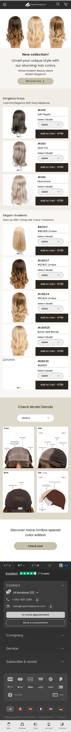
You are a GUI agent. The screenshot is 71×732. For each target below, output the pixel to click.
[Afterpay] (50, 679)
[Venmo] (50, 687)
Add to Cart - (51, 133)
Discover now (33, 81)
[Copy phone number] (37, 599)
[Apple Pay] (20, 687)
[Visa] (10, 679)
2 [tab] (20, 136)
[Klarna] (61, 687)
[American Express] (30, 679)
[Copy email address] (50, 606)
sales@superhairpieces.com (29, 606)
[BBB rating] (64, 565)
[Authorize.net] (50, 565)
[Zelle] (30, 687)
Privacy (61, 717)
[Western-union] (40, 679)
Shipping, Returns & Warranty (20, 717)
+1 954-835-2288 (22, 599)
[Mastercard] (20, 679)
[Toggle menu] (4, 4)
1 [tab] (18, 136)
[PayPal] (61, 679)
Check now (35, 546)
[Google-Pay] (10, 687)
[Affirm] (40, 687)
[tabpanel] (19, 122)
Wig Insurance (46, 717)
